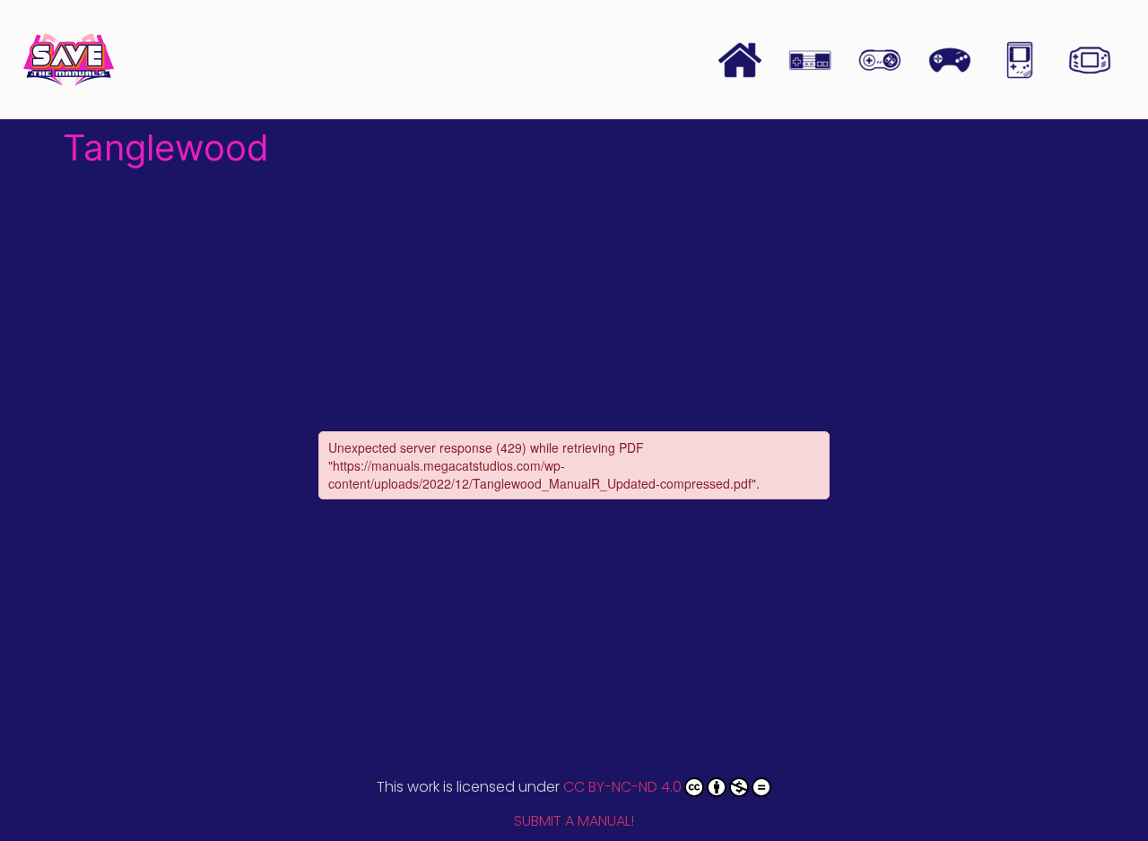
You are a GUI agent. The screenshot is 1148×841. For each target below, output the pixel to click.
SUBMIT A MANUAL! (574, 821)
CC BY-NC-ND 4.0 (622, 786)
